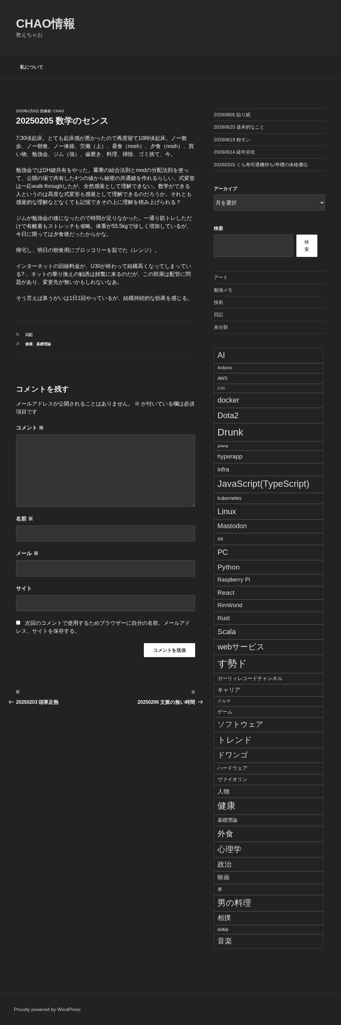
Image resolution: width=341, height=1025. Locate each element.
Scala (226, 631)
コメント (30, 428)
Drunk (230, 432)
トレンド (234, 739)
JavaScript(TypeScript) (263, 484)
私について (31, 67)
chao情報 (45, 23)
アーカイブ (225, 188)
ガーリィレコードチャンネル (249, 678)
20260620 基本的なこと (239, 127)
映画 (223, 877)
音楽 (224, 941)
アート (221, 277)
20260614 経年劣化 (234, 152)
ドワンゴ (232, 755)
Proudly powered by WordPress (47, 1009)
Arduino (224, 368)
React (225, 592)
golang (222, 446)
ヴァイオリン (232, 779)
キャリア (228, 689)
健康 (29, 344)
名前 (24, 518)
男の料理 (234, 902)
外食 (225, 833)
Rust (223, 617)
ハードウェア (232, 768)
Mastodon (232, 525)
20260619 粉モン (232, 139)
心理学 (229, 849)
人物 (223, 791)
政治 (224, 864)
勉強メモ (223, 290)
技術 (218, 302)
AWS (222, 378)
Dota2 (227, 415)
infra (223, 469)
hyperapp (229, 456)
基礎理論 (43, 344)
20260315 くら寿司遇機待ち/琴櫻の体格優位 (261, 164)
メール (27, 553)
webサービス (241, 646)
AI (221, 355)
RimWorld (229, 605)
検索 (218, 228)
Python (228, 567)
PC (222, 552)
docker (228, 400)
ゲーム (224, 711)
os (220, 538)
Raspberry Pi (233, 579)
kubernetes (229, 498)
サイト (24, 588)
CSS (221, 388)
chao (58, 111)
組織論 (222, 929)
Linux (226, 511)
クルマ (223, 701)
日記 (29, 335)
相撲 (224, 917)
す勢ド (232, 663)
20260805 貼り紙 (232, 114)
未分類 (221, 327)
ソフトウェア (240, 724)
